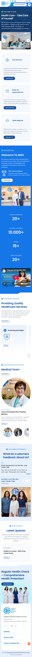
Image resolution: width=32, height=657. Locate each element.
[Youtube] (12, 625)
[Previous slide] (3, 40)
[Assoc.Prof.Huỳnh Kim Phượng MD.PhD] (16, 401)
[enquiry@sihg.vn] (15, 1)
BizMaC (19, 654)
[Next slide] (28, 40)
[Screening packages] (14, 338)
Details (28, 473)
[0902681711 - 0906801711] (12, 1)
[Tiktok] (15, 625)
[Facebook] (5, 625)
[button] (11, 48)
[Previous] (3, 432)
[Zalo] (8, 625)
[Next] (28, 432)
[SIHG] (5, 3)
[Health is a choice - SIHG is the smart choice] (16, 553)
